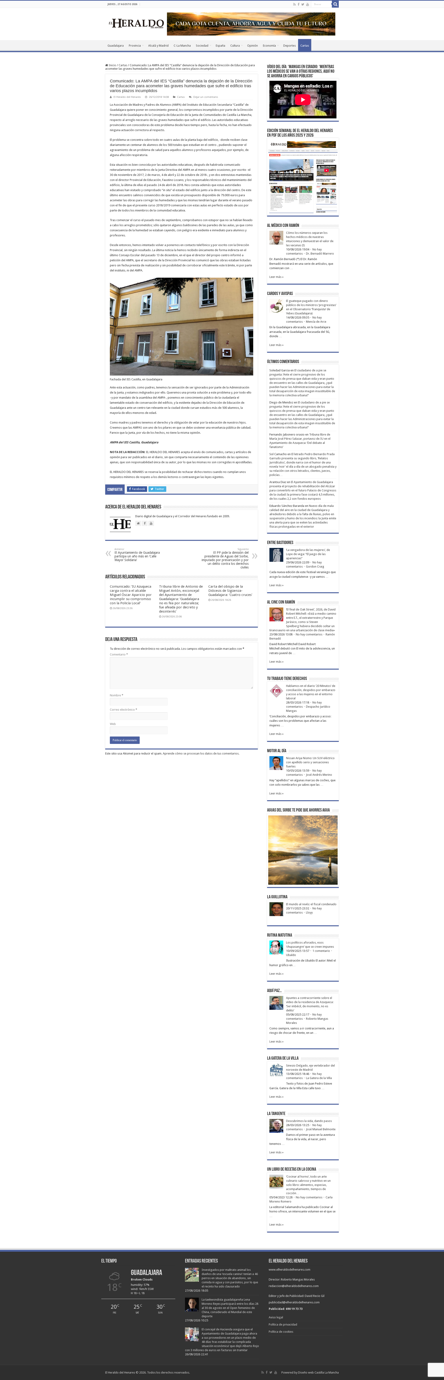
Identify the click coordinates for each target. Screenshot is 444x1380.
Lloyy (309, 912)
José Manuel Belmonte (321, 1129)
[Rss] (294, 4)
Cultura (235, 45)
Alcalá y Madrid (158, 45)
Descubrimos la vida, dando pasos (309, 1121)
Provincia (135, 45)
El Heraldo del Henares (127, 97)
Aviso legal (276, 1317)
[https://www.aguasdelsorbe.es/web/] (251, 23)
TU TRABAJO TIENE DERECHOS (287, 678)
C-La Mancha (182, 45)
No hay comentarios (309, 634)
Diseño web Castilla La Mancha (318, 1372)
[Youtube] (307, 4)
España (220, 45)
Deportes (289, 45)
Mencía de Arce (316, 321)
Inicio (112, 65)
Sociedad (202, 45)
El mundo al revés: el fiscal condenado (311, 904)
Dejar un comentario (205, 97)
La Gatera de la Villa (319, 1078)
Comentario (119, 654)
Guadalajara (116, 45)
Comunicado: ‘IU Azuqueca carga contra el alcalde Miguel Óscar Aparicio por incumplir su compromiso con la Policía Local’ (131, 594)
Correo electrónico (123, 709)
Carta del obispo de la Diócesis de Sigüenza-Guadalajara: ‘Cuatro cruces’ (230, 590)
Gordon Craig (315, 566)
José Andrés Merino (319, 774)
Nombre (116, 695)
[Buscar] (335, 4)
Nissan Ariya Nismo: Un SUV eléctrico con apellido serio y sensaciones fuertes (310, 762)
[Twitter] (303, 4)
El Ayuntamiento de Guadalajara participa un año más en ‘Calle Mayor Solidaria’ (137, 555)
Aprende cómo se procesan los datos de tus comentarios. (201, 753)
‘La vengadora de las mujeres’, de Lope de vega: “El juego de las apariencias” (308, 554)
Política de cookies (281, 1331)
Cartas (304, 45)
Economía (269, 45)
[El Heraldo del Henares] (136, 23)
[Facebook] (298, 4)
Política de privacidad (283, 1324)
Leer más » (276, 277)
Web (113, 724)
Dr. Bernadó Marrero (320, 253)
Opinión (252, 45)
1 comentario (321, 951)
